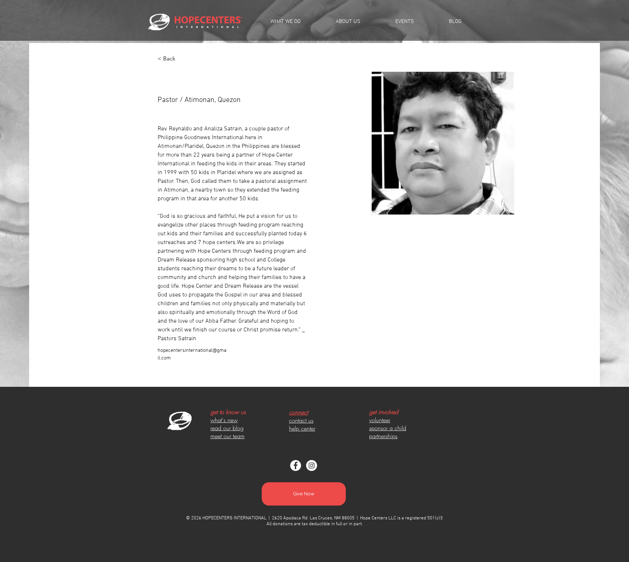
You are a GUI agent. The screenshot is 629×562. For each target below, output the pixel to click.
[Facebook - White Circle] (295, 465)
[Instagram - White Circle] (311, 465)
